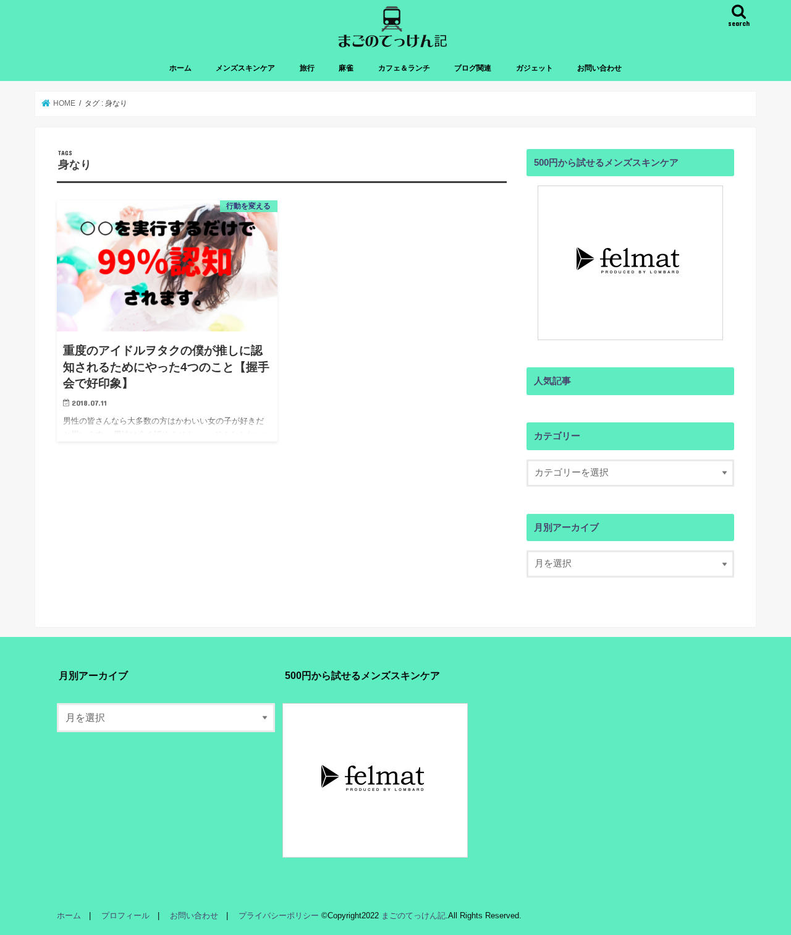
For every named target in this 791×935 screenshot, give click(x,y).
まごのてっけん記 (413, 915)
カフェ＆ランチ (404, 68)
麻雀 (346, 68)
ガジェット (534, 68)
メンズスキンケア (245, 68)
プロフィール (125, 915)
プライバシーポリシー (279, 915)
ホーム (180, 68)
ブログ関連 (472, 68)
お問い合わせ (599, 68)
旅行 (307, 68)
